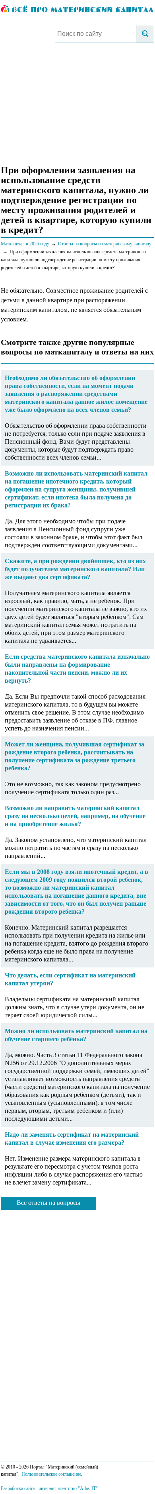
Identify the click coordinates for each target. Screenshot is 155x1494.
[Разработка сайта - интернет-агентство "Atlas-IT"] (77, 1488)
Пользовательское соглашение (51, 1474)
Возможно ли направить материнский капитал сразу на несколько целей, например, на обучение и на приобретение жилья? (75, 816)
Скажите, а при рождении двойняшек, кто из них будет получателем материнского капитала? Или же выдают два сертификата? (75, 569)
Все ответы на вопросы (48, 1202)
